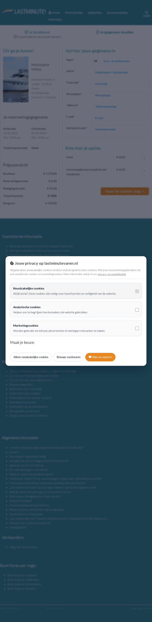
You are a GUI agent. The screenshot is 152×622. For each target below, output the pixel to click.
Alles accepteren (101, 357)
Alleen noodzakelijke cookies (31, 357)
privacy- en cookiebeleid (112, 274)
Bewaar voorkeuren (68, 357)
